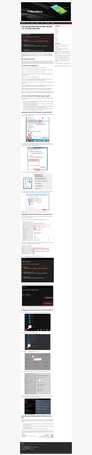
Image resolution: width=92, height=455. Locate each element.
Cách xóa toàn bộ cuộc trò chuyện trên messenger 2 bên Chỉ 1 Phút (37, 212)
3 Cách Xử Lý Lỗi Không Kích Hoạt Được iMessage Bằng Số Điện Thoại (35, 307)
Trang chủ (56, 39)
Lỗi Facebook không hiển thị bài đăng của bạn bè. (62, 55)
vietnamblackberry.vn (39, 54)
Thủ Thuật (36, 30)
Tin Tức (42, 23)
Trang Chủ (23, 23)
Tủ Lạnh (56, 41)
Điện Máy (37, 23)
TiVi (27, 23)
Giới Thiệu (47, 23)
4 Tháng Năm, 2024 (25, 30)
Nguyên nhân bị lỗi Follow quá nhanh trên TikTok (62, 58)
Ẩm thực (56, 28)
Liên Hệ (52, 23)
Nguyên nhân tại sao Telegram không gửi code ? (62, 51)
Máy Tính (32, 23)
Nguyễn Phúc (31, 30)
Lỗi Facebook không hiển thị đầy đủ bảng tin (62, 57)
